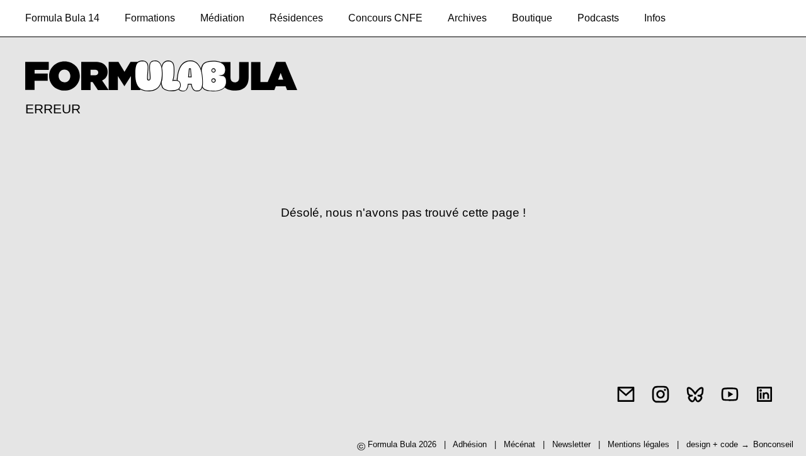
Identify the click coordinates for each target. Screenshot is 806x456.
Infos (655, 18)
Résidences (296, 18)
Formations (150, 18)
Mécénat (519, 444)
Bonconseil (773, 444)
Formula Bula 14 (62, 18)
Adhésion (470, 444)
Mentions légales (640, 444)
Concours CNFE (385, 18)
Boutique (532, 18)
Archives (467, 18)
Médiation (222, 18)
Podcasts (598, 18)
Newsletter (571, 444)
